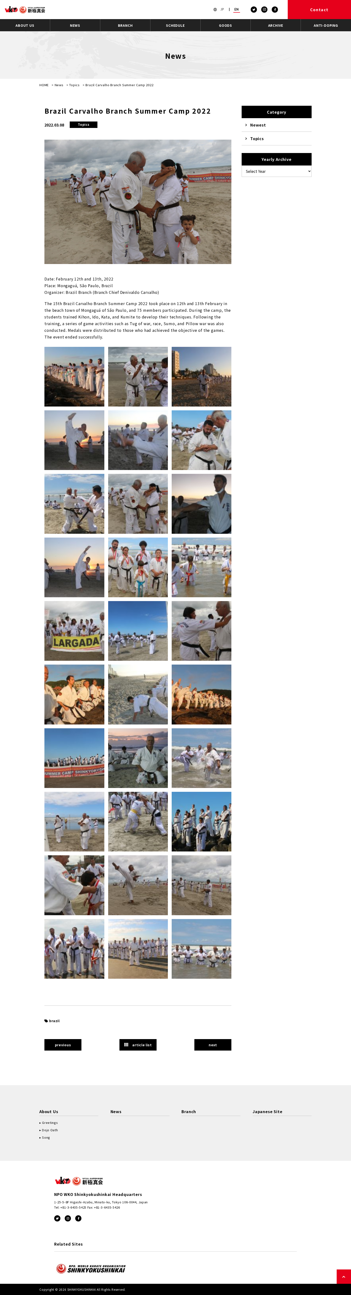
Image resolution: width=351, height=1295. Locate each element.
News (59, 85)
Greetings (50, 1122)
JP (222, 9)
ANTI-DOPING (326, 25)
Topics (74, 85)
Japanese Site (267, 1111)
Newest (258, 125)
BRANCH (125, 25)
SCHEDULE (175, 25)
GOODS (225, 25)
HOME (44, 85)
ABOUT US (25, 25)
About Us (48, 1111)
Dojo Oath (50, 1130)
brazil (54, 1020)
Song (46, 1137)
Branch (188, 1111)
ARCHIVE (275, 25)
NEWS (75, 25)
